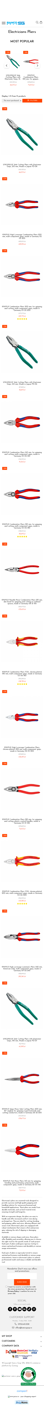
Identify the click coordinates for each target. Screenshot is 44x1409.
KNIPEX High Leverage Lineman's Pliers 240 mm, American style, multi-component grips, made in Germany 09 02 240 (22, 969)
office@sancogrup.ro (23, 1328)
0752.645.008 (23, 1324)
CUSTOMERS (8, 1341)
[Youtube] (19, 1309)
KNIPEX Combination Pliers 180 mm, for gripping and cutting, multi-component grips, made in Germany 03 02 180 (22, 526)
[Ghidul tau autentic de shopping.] (22, 1391)
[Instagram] (34, 1309)
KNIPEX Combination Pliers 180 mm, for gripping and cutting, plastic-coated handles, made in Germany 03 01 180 (30, 77)
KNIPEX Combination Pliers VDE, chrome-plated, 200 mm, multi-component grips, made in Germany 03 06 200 (22, 893)
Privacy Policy (13, 1291)
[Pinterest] (15, 1309)
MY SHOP (7, 1336)
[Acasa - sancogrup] (16, 23)
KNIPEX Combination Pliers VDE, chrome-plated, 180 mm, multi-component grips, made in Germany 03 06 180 (22, 674)
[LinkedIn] (24, 1309)
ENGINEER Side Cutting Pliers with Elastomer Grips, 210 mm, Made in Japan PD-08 (13, 77)
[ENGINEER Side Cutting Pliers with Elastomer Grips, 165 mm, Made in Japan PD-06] (22, 352)
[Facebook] (10, 1309)
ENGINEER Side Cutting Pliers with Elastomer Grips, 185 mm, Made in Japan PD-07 (22, 1040)
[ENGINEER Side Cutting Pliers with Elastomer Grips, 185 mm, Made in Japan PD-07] (22, 1009)
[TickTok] (29, 1309)
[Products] (4, 24)
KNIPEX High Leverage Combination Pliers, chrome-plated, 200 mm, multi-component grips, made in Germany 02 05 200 (22, 749)
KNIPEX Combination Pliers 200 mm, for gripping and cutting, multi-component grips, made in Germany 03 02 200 (22, 308)
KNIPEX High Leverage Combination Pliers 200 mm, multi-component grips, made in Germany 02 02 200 (22, 236)
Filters (33, 101)
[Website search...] (37, 22)
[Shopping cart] (41, 22)
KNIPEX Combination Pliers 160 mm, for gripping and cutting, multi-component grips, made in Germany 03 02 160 (22, 454)
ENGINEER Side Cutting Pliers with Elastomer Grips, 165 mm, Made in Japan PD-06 (22, 383)
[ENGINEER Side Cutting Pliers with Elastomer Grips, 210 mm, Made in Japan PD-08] (13, 61)
